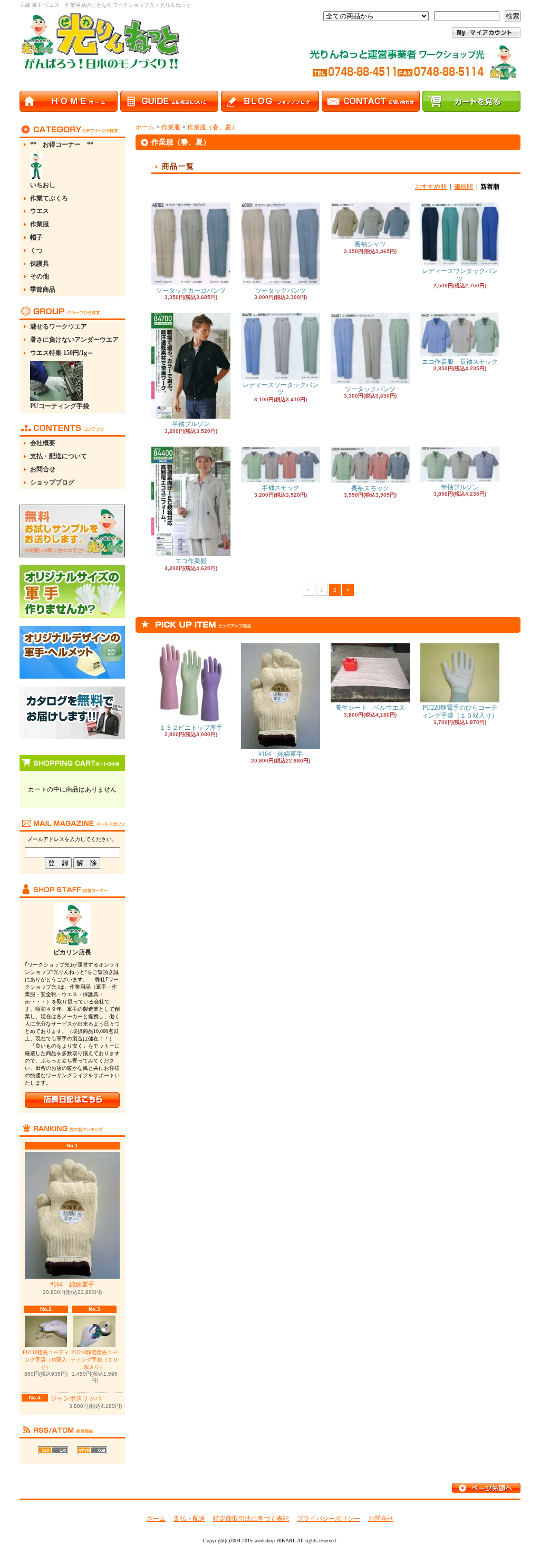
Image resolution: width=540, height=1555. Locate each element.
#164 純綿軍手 (72, 1284)
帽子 (36, 237)
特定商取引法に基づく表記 (251, 1518)
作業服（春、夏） (212, 127)
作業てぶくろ (49, 198)
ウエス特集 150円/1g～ (61, 352)
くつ (36, 250)
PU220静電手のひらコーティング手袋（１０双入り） (460, 711)
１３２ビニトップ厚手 (191, 727)
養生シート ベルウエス (370, 707)
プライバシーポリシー (328, 1518)
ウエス (39, 211)
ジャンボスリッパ (76, 1398)
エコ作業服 (191, 561)
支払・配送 (189, 1518)
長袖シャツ (370, 244)
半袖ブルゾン (191, 424)
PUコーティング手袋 (59, 406)
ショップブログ (52, 482)
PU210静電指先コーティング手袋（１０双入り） (94, 1359)
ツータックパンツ (280, 290)
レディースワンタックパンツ (460, 274)
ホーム (145, 127)
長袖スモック (370, 488)
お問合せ (42, 469)
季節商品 (42, 289)
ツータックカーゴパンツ (191, 290)
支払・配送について (58, 456)
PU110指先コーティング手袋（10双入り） (46, 1359)
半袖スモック (281, 487)
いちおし (42, 185)
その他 (39, 276)
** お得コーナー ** (61, 144)
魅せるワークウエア (58, 326)
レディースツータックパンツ (281, 388)
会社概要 (42, 443)
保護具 (39, 263)
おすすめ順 (431, 186)
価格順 (463, 186)
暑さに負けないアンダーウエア (74, 339)
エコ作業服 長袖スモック (460, 361)
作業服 (39, 224)
